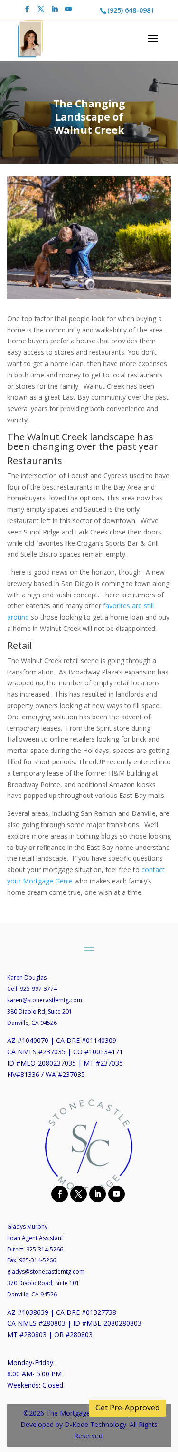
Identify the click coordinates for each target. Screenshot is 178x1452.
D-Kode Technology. (96, 1424)
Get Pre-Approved (127, 1407)
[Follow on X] (77, 1193)
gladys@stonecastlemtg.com (45, 1272)
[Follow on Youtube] (115, 1193)
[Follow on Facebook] (58, 1193)
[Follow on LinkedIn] (96, 1193)
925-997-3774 (38, 989)
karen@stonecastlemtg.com (44, 1000)
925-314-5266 (44, 1249)
